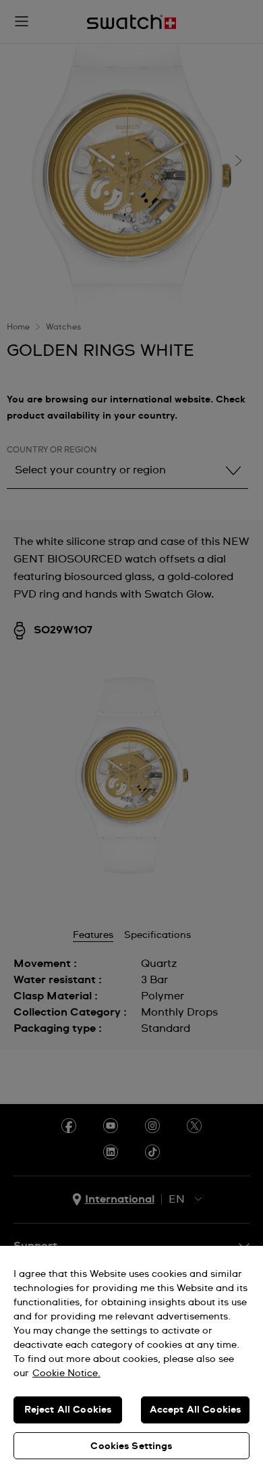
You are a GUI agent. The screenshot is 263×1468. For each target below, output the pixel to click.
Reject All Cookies (68, 1410)
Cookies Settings (131, 1446)
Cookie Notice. (66, 1373)
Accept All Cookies (195, 1410)
